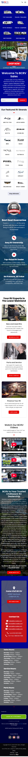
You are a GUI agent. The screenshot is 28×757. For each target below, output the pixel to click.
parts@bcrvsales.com (15, 626)
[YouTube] (14, 737)
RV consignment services (15, 535)
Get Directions (14, 601)
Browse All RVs (14, 337)
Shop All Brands (14, 194)
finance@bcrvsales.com (15, 629)
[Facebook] (10, 737)
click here (20, 723)
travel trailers (23, 516)
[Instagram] (18, 737)
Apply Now (13, 412)
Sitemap (12, 752)
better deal (12, 223)
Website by (12, 754)
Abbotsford (17, 550)
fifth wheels (6, 518)
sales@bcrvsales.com (15, 621)
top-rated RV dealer (19, 264)
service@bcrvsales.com (15, 623)
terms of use (19, 748)
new (19, 511)
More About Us (14, 572)
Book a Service (14, 375)
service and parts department (16, 526)
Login (16, 752)
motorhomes (23, 518)
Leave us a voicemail (13, 716)
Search (22, 100)
